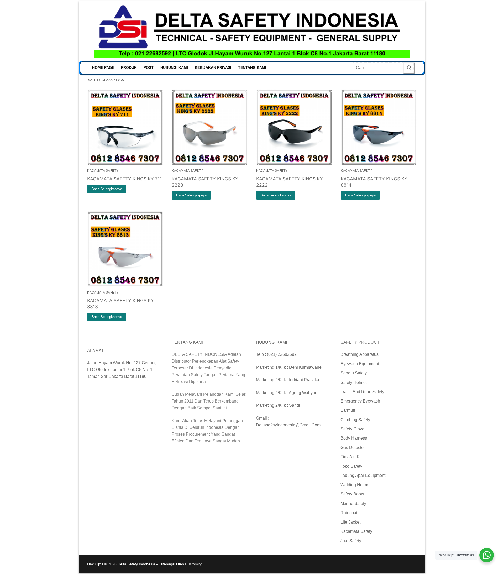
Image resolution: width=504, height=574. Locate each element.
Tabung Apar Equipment (362, 475)
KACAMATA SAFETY (103, 170)
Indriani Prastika (304, 380)
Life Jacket (350, 522)
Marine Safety (353, 503)
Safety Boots (352, 494)
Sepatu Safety (353, 373)
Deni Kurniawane (305, 367)
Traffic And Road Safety (362, 391)
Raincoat (348, 512)
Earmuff (347, 410)
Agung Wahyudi (303, 392)
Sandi (294, 405)
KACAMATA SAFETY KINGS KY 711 (124, 178)
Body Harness (353, 438)
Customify (193, 564)
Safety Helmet (353, 382)
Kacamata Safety (356, 531)
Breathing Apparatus (359, 354)
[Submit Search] (409, 68)
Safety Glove (352, 429)
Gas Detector (352, 447)
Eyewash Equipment (359, 364)
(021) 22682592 (282, 354)
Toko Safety (351, 466)
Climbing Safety (355, 420)
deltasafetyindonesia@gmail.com (288, 425)
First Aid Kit (351, 457)
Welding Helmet (355, 485)
